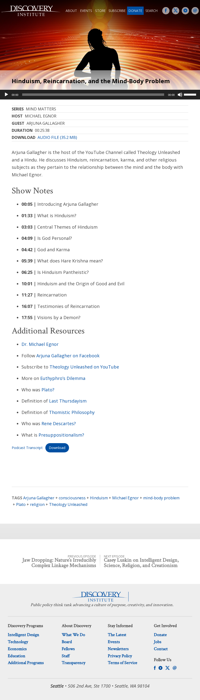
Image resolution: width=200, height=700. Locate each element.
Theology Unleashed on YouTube (84, 367)
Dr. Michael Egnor (40, 344)
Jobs (157, 642)
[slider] (191, 94)
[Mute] (180, 94)
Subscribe (117, 10)
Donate (135, 10)
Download (57, 447)
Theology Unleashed (68, 504)
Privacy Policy (120, 656)
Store (100, 10)
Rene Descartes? (58, 423)
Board (67, 642)
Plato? (47, 390)
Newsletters (118, 649)
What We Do (73, 634)
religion (37, 504)
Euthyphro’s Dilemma (62, 378)
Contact (161, 649)
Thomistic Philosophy (72, 412)
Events (86, 10)
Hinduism (99, 498)
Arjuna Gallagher (38, 498)
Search (151, 10)
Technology (18, 642)
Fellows (68, 649)
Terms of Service (122, 662)
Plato (21, 504)
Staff (66, 656)
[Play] (6, 94)
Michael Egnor (125, 498)
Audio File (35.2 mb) (57, 137)
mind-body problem (161, 498)
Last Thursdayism (68, 401)
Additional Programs (26, 662)
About (71, 10)
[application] (100, 94)
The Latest (117, 634)
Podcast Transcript (27, 447)
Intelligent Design (23, 634)
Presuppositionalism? (61, 435)
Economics (17, 649)
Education (16, 656)
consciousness (72, 498)
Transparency (73, 662)
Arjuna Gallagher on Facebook (68, 356)
